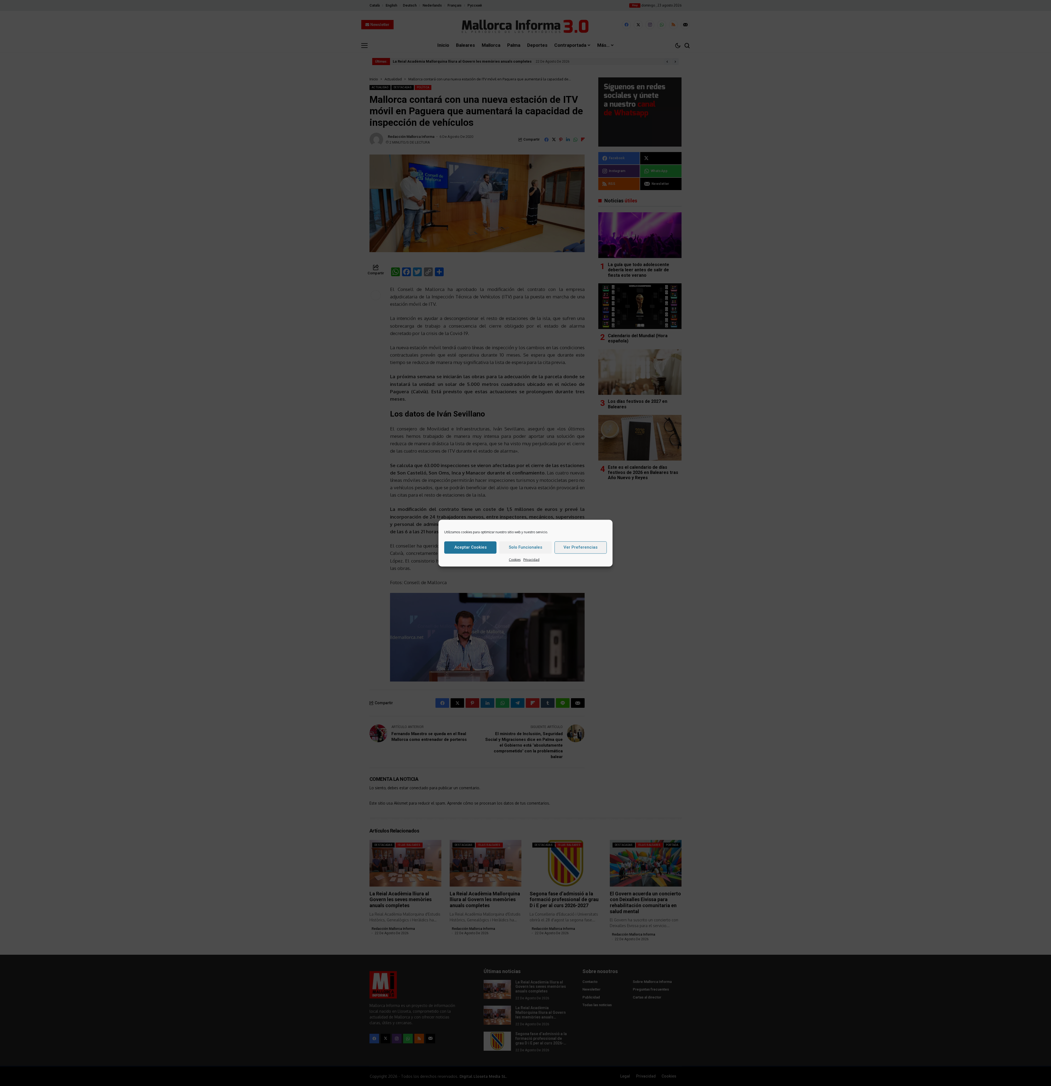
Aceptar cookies (470, 547)
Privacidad (531, 559)
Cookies (515, 559)
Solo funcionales (525, 547)
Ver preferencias (580, 547)
